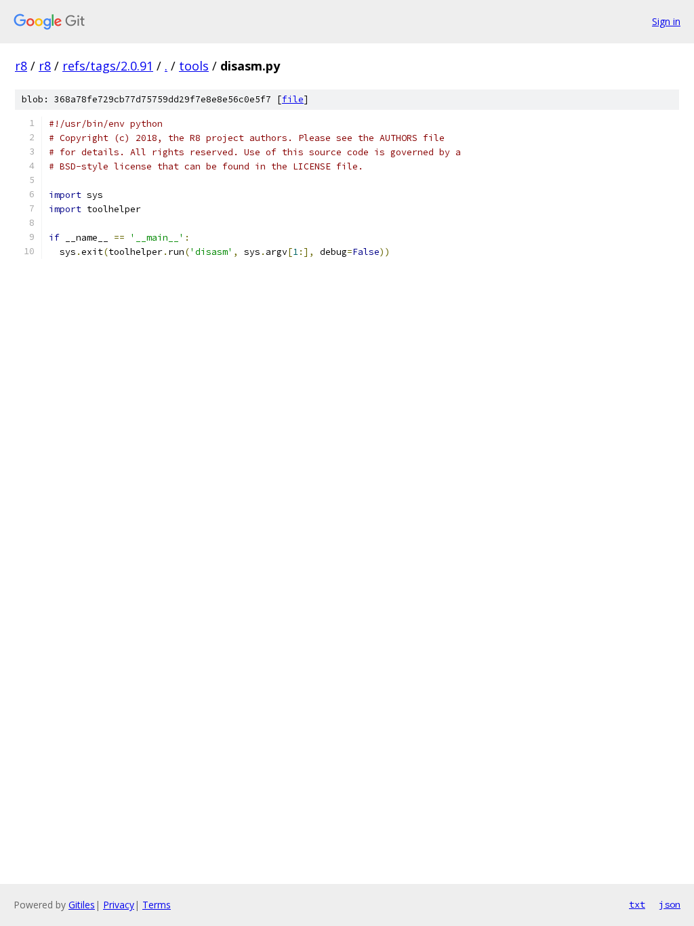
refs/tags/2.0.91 (107, 66)
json (669, 904)
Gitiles (81, 904)
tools (194, 66)
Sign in (666, 21)
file (293, 99)
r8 (21, 66)
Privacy (118, 904)
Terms (156, 904)
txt (637, 904)
